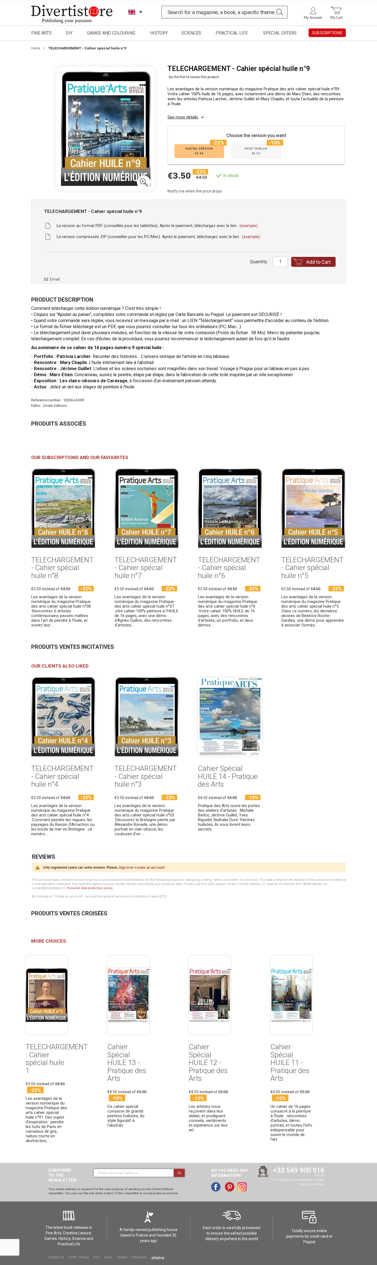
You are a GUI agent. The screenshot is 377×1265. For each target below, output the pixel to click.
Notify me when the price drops (195, 191)
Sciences (191, 33)
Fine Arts (41, 33)
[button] (144, 182)
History (159, 33)
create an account (149, 867)
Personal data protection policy (89, 888)
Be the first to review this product (194, 77)
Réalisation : (140, 1257)
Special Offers (280, 33)
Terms (108, 1257)
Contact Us (56, 1257)
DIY (69, 33)
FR (132, 19)
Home (35, 48)
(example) (248, 225)
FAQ (96, 1257)
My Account (313, 17)
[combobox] (224, 12)
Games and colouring (111, 33)
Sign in (124, 867)
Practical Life (232, 33)
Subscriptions (327, 33)
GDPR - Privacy (78, 1257)
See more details (183, 117)
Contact (122, 1257)
